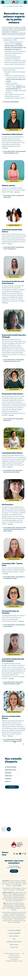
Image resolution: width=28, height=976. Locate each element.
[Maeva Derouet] (14, 266)
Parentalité (8, 775)
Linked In (17, 853)
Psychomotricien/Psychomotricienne (15, 899)
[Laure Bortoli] (14, 170)
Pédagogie (8, 778)
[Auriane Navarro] (14, 214)
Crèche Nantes (6, 888)
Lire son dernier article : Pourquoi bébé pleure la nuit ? (13, 419)
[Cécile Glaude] (14, 378)
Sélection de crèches (25, 2)
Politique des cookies (14, 955)
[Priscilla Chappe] (14, 489)
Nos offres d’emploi (18, 892)
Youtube (20, 853)
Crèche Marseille (20, 889)
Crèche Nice (11, 889)
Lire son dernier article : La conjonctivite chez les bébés (13, 196)
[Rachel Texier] (14, 119)
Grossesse (8, 772)
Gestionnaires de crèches (14, 941)
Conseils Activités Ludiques (13, 908)
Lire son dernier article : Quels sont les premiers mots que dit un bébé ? (13, 471)
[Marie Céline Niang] (14, 320)
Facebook (23, 854)
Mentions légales (14, 959)
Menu (2, 2)
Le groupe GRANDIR (14, 933)
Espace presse (14, 944)
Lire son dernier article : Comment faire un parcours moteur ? (14, 625)
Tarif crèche (11, 882)
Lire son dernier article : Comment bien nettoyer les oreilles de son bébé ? (13, 682)
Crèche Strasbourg (16, 888)
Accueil (16, 2)
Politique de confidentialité (14, 957)
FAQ (14, 939)
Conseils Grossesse (8, 904)
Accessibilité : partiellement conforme (14, 960)
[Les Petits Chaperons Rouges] (14, 844)
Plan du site (14, 947)
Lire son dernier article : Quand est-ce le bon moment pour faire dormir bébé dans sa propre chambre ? (14, 529)
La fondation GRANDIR (14, 930)
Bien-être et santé (10, 770)
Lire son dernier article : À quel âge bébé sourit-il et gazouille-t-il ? (13, 248)
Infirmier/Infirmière (17, 900)
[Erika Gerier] (14, 438)
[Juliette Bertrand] (14, 644)
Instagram (14, 853)
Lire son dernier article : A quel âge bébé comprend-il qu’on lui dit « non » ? (13, 360)
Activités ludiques (10, 767)
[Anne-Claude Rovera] (14, 701)
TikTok (25, 854)
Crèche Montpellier (17, 885)
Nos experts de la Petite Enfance (15, 903)
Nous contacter (14, 936)
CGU (23, 953)
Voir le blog (12, 786)
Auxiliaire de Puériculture (18, 894)
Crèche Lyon (8, 884)
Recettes (7, 781)
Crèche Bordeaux (17, 884)
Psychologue (9, 900)
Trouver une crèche (14, 880)
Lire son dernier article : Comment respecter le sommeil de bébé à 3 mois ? (14, 152)
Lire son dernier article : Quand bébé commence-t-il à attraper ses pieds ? (12, 740)
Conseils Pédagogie (8, 906)
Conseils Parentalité (19, 904)
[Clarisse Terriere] (14, 548)
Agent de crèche (8, 895)
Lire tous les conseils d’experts (11, 101)
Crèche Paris (18, 882)
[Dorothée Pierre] (14, 596)
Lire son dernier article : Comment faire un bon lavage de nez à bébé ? (14, 577)
